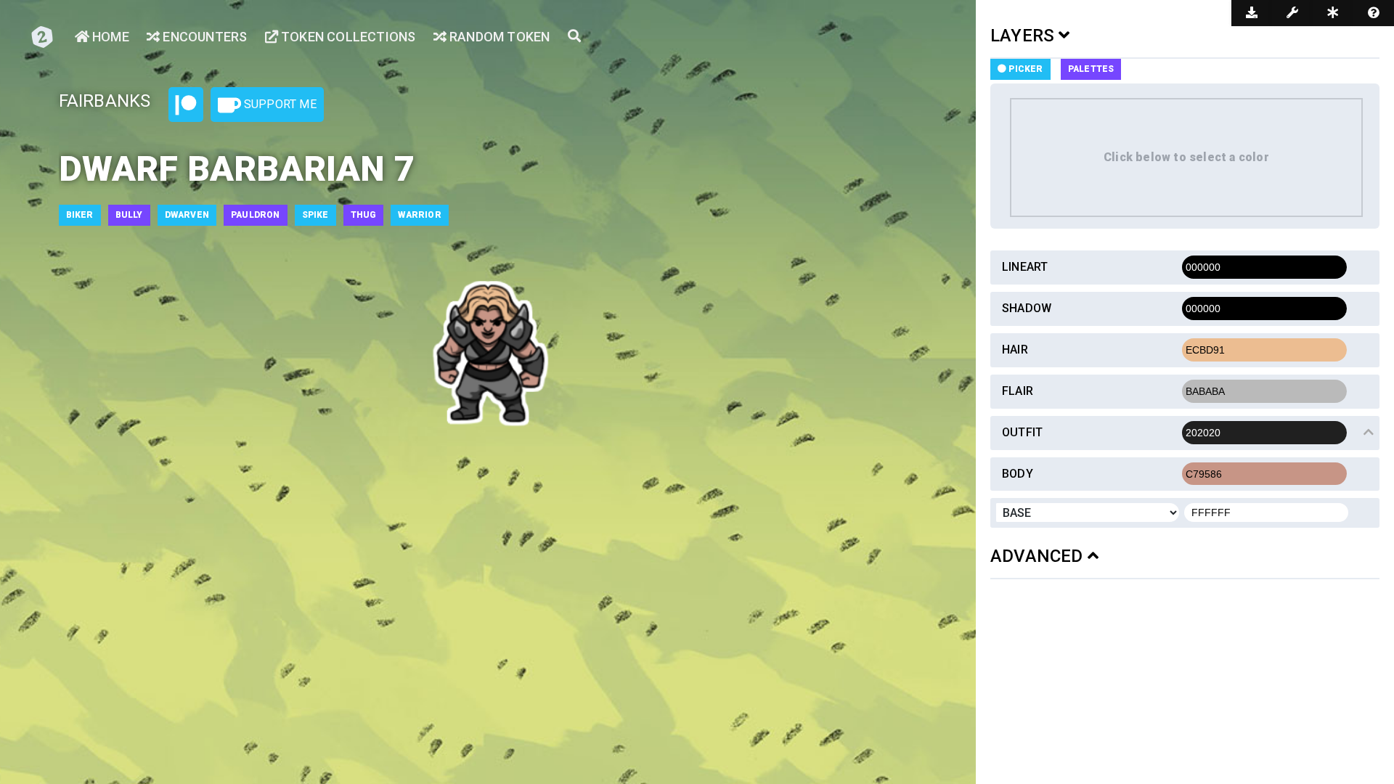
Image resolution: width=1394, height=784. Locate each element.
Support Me (279, 104)
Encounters (203, 36)
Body (1017, 474)
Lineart (1025, 267)
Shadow (1026, 308)
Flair (1017, 391)
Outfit (1022, 432)
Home (109, 36)
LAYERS (1024, 35)
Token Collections (347, 36)
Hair (1015, 349)
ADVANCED (1039, 556)
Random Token (498, 36)
